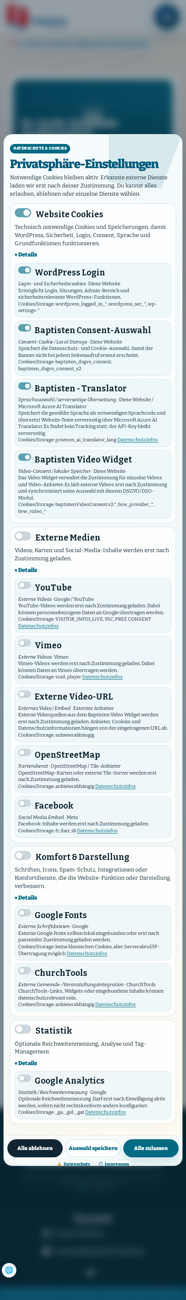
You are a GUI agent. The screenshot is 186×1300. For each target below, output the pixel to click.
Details (27, 254)
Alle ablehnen (35, 1148)
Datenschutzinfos (137, 440)
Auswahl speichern (93, 1148)
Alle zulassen (151, 1148)
